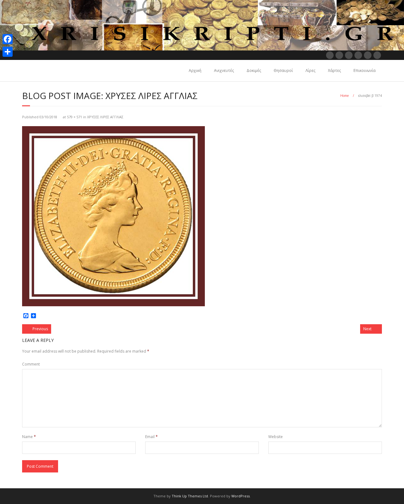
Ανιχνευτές (224, 70)
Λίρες (310, 70)
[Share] (7, 51)
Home (344, 95)
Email (151, 436)
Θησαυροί (283, 70)
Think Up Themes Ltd (190, 496)
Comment (31, 364)
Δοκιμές (254, 70)
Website (275, 436)
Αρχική (195, 70)
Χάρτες (334, 70)
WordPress (240, 496)
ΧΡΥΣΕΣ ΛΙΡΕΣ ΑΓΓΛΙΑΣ (105, 116)
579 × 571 (74, 116)
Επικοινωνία (365, 70)
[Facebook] (7, 39)
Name (29, 436)
